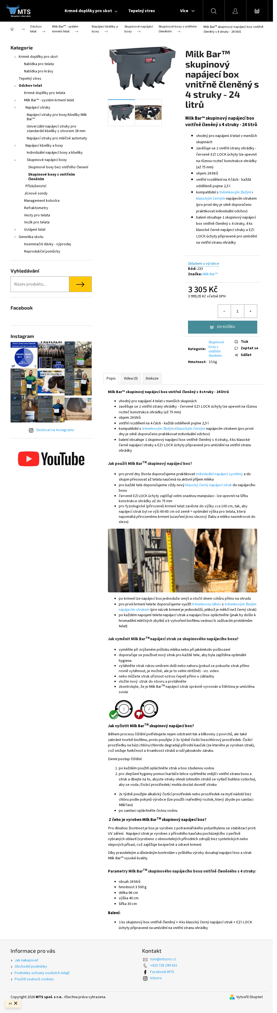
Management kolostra (42, 200)
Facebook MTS (162, 972)
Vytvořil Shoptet (249, 997)
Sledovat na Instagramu (55, 430)
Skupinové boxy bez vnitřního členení (58, 167)
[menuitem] (91, 11)
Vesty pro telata (37, 215)
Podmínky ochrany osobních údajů (42, 973)
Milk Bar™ (210, 274)
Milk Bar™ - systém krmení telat (49, 100)
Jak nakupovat (26, 960)
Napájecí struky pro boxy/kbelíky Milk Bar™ (57, 117)
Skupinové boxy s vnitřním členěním (51, 177)
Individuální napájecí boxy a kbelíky (55, 152)
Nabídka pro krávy (38, 71)
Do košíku (226, 327)
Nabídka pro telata (39, 64)
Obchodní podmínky (31, 966)
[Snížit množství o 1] (224, 311)
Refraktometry (36, 208)
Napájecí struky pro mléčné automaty (57, 138)
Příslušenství (35, 186)
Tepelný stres (30, 78)
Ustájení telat (34, 229)
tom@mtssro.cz (163, 959)
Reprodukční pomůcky (42, 251)
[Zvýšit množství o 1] (250, 311)
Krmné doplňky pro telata (44, 93)
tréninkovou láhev (206, 604)
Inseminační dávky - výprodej (47, 244)
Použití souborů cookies (34, 979)
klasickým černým (210, 198)
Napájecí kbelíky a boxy (44, 145)
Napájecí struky (37, 107)
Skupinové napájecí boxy (47, 160)
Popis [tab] (111, 378)
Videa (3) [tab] (131, 378)
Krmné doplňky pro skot (38, 56)
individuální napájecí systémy (219, 474)
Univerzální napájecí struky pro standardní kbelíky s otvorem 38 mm (56, 129)
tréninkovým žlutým (235, 192)
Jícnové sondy (36, 193)
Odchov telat (30, 85)
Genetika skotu (31, 237)
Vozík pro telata (37, 222)
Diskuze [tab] (152, 378)
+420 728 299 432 (163, 965)
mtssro (156, 978)
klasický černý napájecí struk (208, 485)
